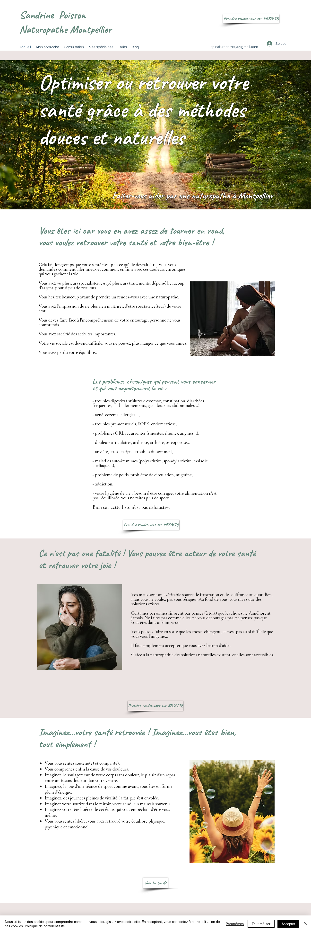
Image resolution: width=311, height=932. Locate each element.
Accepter (288, 923)
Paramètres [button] (235, 923)
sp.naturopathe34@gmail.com (234, 47)
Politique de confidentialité (45, 925)
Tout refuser (261, 923)
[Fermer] (305, 923)
